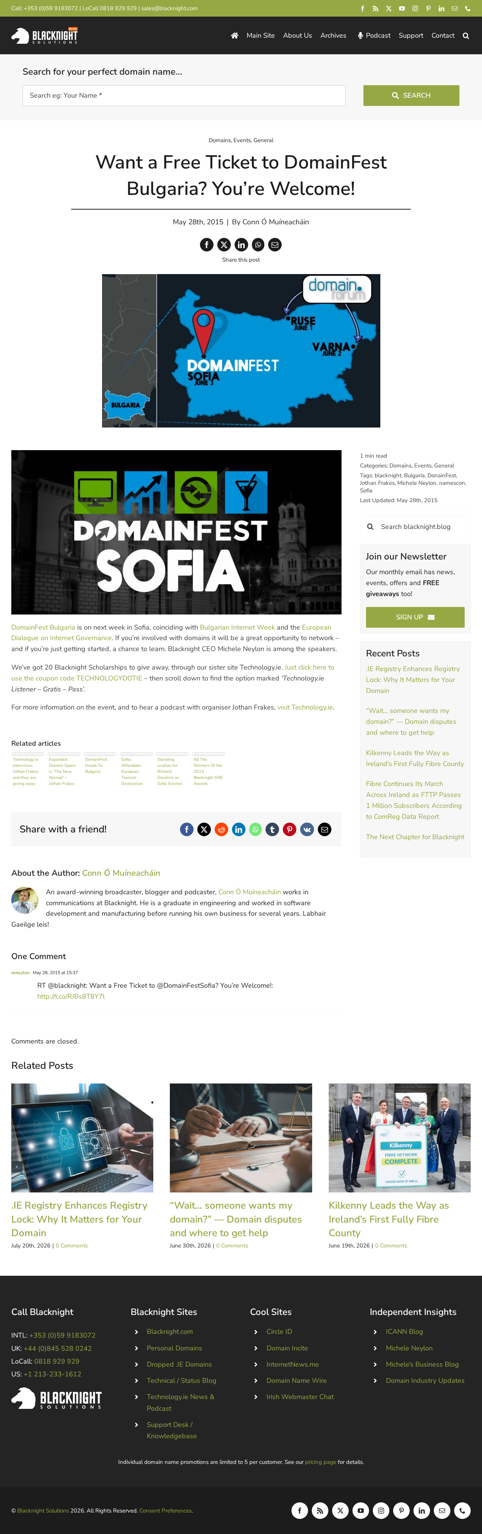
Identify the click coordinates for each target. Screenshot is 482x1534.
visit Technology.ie (305, 707)
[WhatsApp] (258, 244)
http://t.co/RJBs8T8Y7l (71, 996)
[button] (466, 36)
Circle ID (279, 1331)
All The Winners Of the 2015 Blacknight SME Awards (208, 771)
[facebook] (362, 8)
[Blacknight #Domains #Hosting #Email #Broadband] (56, 1390)
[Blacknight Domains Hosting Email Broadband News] (44, 30)
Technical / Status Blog (182, 1380)
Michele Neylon (416, 483)
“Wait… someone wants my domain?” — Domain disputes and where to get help (411, 721)
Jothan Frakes (377, 483)
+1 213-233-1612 (52, 1374)
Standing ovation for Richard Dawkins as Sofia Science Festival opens (170, 771)
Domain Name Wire (297, 1380)
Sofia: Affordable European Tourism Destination (132, 771)
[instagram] (415, 8)
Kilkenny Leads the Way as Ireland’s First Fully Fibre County (399, 1138)
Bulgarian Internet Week (237, 627)
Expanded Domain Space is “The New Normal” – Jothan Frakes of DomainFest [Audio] (62, 771)
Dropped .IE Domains (179, 1364)
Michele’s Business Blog (422, 1364)
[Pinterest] (289, 829)
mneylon (20, 973)
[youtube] (402, 8)
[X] (224, 244)
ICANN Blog (404, 1331)
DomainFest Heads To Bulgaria (96, 765)
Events (242, 140)
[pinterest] (428, 8)
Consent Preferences (165, 1510)
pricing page (320, 1462)
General (263, 140)
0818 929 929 (118, 8)
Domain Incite (287, 1348)
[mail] (455, 8)
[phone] (468, 8)
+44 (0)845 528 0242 (58, 1348)
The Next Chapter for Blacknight (415, 836)
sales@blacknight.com (169, 8)
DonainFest (441, 475)
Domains (220, 140)
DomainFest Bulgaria (43, 627)
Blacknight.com (170, 1331)
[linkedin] (441, 8)
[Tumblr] (272, 829)
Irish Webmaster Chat (300, 1396)
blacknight (388, 475)
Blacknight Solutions (43, 1510)
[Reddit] (221, 829)
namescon (452, 483)
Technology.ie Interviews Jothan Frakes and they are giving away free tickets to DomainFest (26, 771)
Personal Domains (174, 1348)
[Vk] (307, 829)
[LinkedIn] (241, 244)
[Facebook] (206, 244)
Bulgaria (414, 475)
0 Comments (72, 1245)
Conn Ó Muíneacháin (276, 222)
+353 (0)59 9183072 (51, 8)
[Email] (275, 244)
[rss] (375, 8)
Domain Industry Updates (425, 1380)
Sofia (366, 490)
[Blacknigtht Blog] (234, 36)
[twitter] (389, 8)
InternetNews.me (293, 1364)
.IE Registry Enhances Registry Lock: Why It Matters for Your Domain (413, 679)
